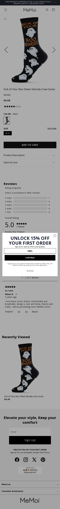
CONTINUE (30, 258)
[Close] (55, 235)
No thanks (30, 271)
